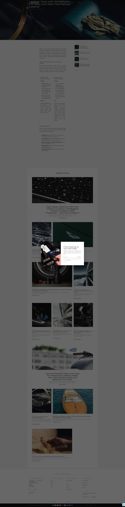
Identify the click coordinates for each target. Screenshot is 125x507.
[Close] (82, 243)
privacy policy (69, 260)
